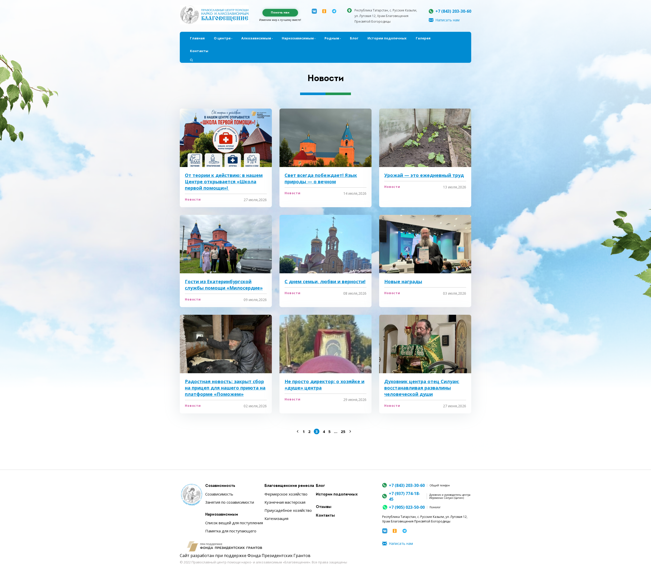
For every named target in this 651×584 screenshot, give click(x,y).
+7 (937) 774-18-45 (404, 496)
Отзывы (323, 507)
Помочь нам (280, 12)
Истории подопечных (387, 38)
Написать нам (447, 20)
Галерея (423, 38)
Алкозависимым (256, 38)
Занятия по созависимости (229, 502)
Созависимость (220, 486)
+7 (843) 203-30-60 (453, 11)
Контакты (199, 51)
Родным (331, 38)
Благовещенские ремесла (289, 486)
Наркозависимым (298, 38)
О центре (222, 38)
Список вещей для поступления (234, 522)
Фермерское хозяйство (285, 494)
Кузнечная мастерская (284, 502)
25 (343, 431)
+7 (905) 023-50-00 (407, 507)
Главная (197, 38)
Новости (193, 200)
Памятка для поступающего (230, 530)
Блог (354, 38)
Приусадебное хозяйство (288, 510)
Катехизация (276, 518)
